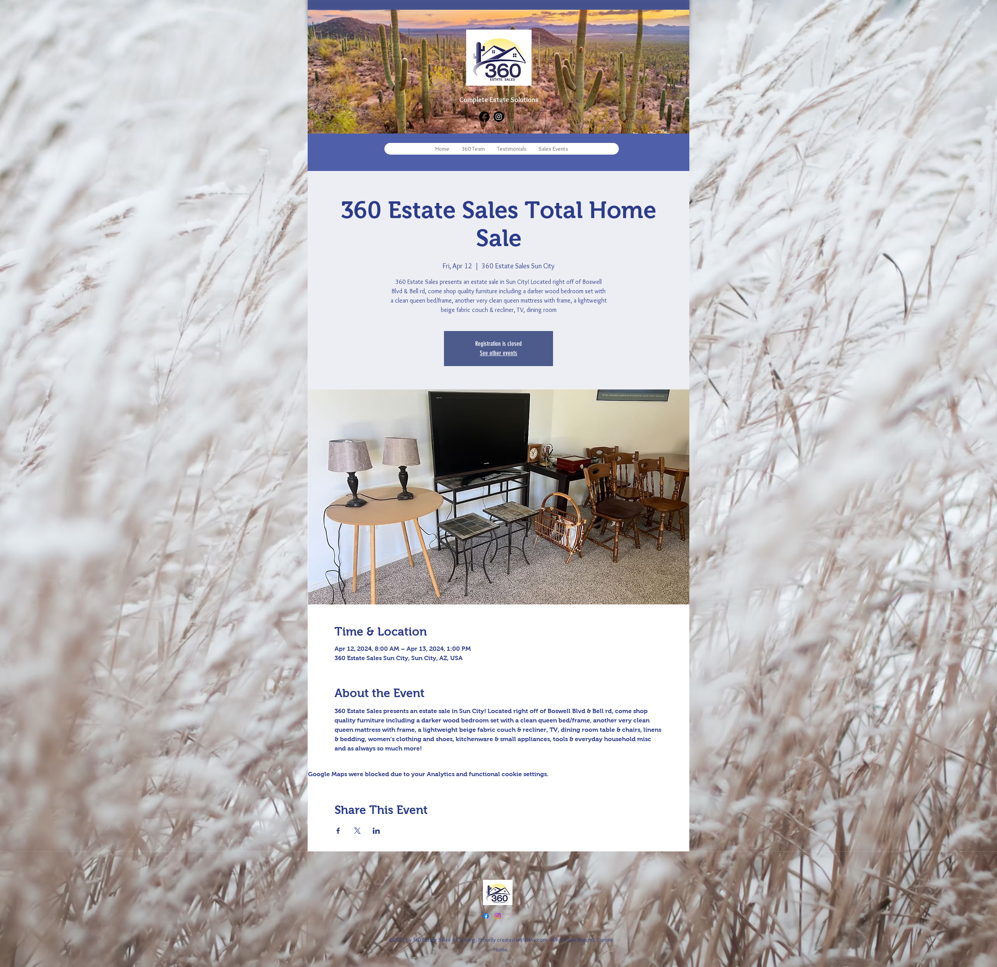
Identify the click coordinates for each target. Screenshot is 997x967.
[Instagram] (498, 116)
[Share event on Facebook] (338, 831)
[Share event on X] (357, 831)
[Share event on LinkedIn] (376, 831)
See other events (498, 353)
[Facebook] (484, 116)
